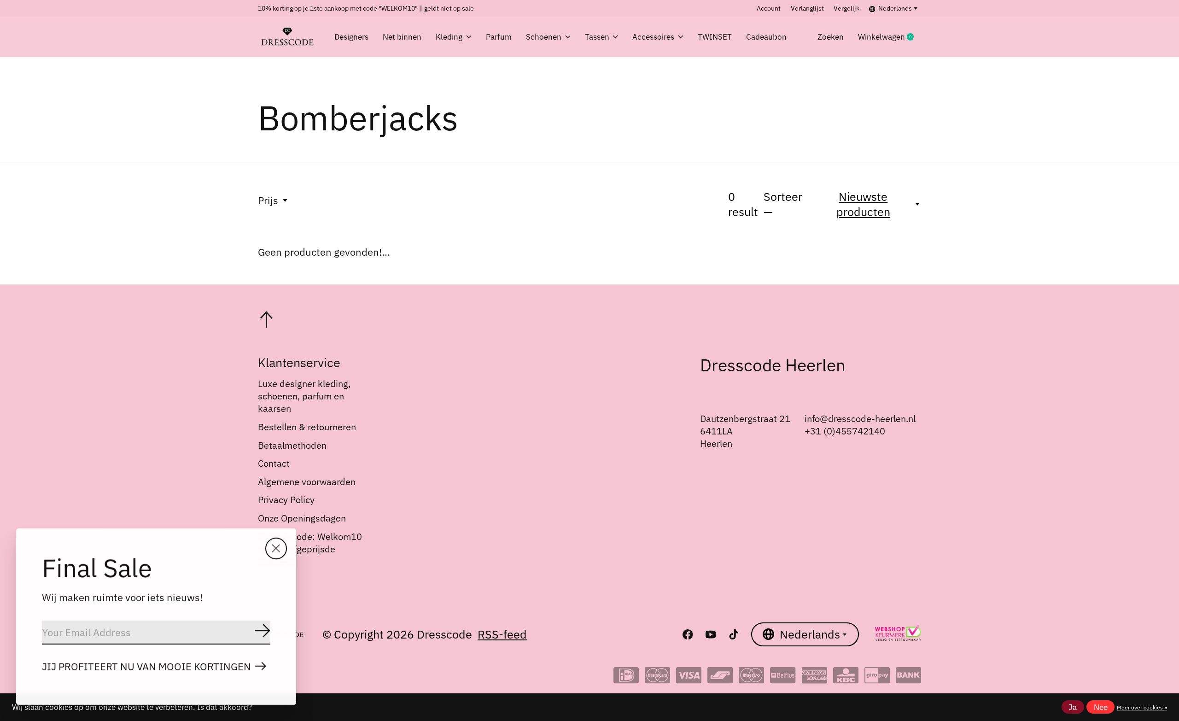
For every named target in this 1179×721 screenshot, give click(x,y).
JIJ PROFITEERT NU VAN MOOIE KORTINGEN (146, 666)
